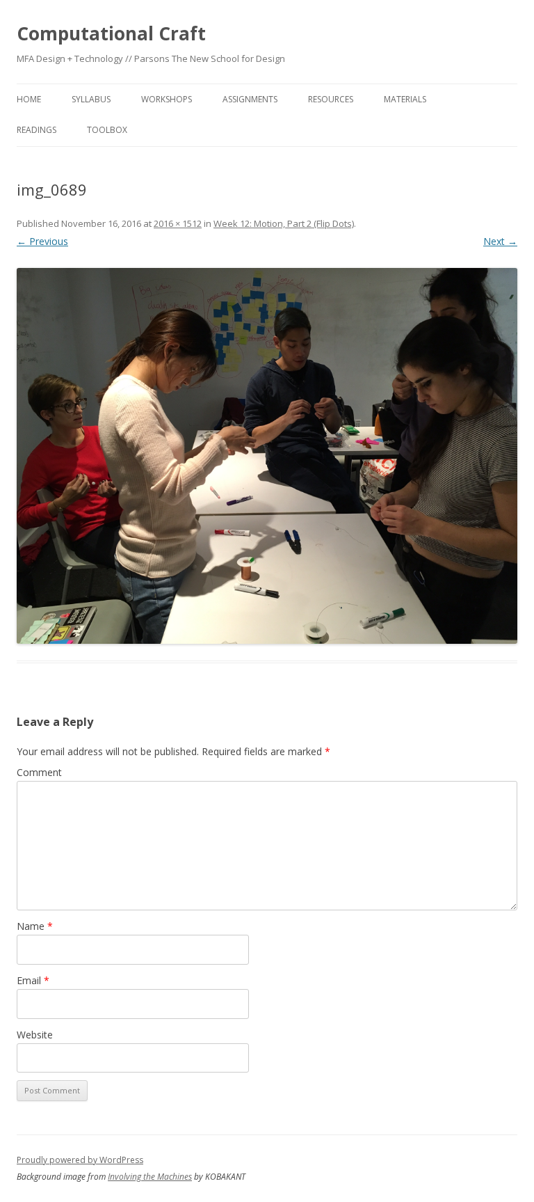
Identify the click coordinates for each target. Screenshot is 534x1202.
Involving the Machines (150, 1177)
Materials (405, 99)
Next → (500, 241)
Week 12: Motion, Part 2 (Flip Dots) (283, 223)
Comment (39, 772)
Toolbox (107, 130)
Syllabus (91, 99)
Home (29, 99)
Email (33, 980)
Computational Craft (111, 33)
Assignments (249, 99)
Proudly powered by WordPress (80, 1160)
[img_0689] (267, 456)
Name (35, 926)
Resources (330, 99)
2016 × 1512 (178, 223)
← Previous (42, 241)
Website (35, 1034)
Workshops (166, 99)
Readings (36, 130)
